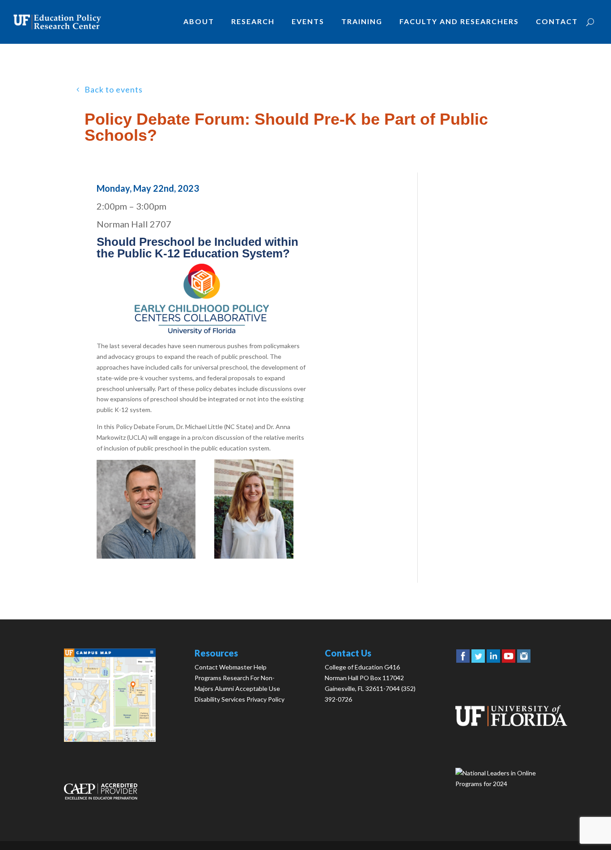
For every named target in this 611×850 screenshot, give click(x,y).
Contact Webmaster (223, 667)
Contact (557, 21)
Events (308, 21)
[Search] (590, 21)
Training (361, 21)
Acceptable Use (257, 688)
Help (260, 667)
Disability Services (220, 699)
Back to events (114, 89)
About (198, 21)
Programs (208, 678)
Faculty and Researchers (459, 21)
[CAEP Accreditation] (100, 797)
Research (253, 21)
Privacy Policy (265, 699)
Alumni (224, 688)
